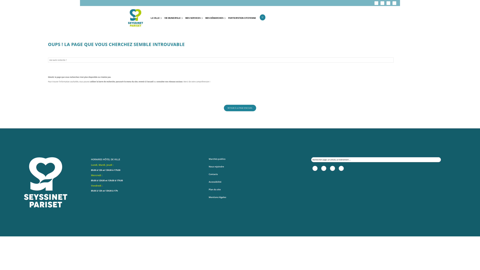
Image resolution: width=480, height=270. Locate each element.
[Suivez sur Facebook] (376, 3)
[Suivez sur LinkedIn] (388, 3)
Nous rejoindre (216, 166)
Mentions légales (217, 197)
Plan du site (215, 189)
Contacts (213, 174)
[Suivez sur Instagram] (382, 3)
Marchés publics (217, 159)
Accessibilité (215, 181)
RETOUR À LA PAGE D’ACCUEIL (240, 108)
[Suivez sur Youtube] (394, 3)
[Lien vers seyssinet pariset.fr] (137, 18)
